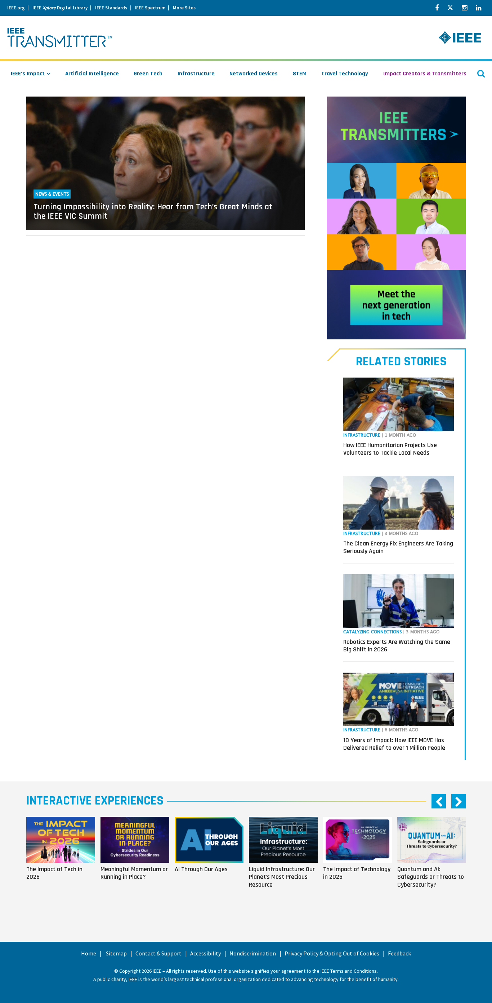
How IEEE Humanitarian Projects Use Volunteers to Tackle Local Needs (390, 449)
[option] (63, 862)
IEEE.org (16, 8)
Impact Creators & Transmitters (424, 73)
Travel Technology (344, 73)
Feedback (399, 953)
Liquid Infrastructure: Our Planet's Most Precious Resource (282, 877)
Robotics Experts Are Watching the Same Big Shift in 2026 (396, 646)
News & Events (52, 194)
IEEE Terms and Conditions (349, 971)
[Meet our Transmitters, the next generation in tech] (396, 218)
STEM (300, 73)
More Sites (184, 8)
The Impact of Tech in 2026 (54, 873)
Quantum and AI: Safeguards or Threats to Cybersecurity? (430, 877)
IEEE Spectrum (150, 8)
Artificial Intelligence (92, 73)
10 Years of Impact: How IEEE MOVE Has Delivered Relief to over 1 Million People (394, 744)
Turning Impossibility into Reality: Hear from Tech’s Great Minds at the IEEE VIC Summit (152, 211)
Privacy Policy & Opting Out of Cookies (332, 953)
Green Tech (148, 73)
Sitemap (116, 953)
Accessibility (205, 953)
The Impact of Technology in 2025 (356, 873)
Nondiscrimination (252, 953)
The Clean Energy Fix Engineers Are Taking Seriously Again (398, 547)
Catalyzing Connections (372, 632)
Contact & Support (158, 953)
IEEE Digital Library (60, 8)
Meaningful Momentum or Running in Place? (134, 873)
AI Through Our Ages (201, 869)
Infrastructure (196, 73)
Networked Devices (253, 73)
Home (88, 953)
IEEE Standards (111, 8)
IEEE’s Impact (28, 73)
